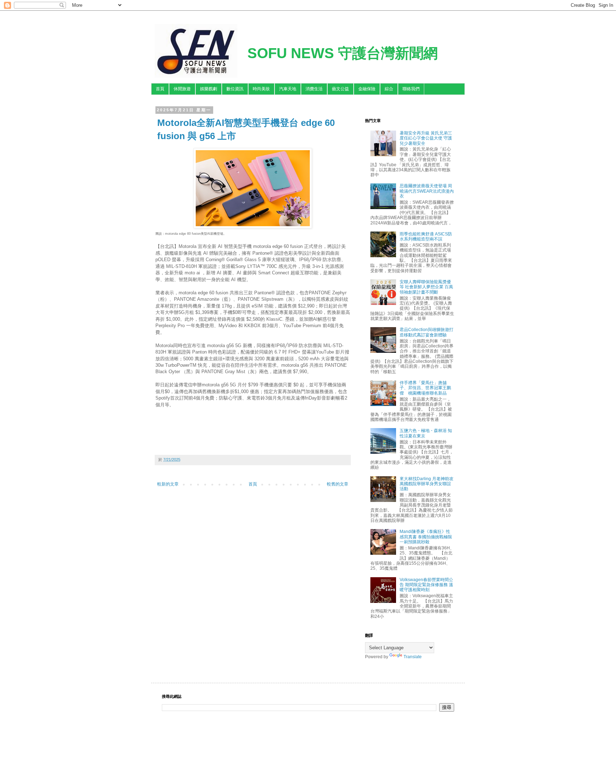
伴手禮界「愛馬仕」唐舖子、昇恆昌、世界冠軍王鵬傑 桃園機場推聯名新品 (425, 388)
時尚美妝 (261, 88)
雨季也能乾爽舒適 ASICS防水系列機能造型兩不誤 (426, 237)
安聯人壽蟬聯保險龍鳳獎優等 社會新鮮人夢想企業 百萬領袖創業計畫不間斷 (426, 287)
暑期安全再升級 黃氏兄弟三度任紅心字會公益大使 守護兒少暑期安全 (426, 138)
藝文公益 (340, 88)
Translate (413, 656)
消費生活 (314, 88)
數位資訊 (234, 88)
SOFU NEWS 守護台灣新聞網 (342, 53)
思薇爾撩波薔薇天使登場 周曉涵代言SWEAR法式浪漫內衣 (427, 191)
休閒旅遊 (182, 88)
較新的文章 (168, 484)
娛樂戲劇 (208, 88)
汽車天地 (287, 88)
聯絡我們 (411, 88)
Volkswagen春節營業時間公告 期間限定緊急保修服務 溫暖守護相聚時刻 (426, 585)
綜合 (389, 88)
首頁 (160, 88)
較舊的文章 (337, 484)
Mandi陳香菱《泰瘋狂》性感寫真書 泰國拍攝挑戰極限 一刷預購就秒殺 (426, 536)
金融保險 (366, 88)
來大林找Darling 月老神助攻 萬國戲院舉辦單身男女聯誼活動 (426, 484)
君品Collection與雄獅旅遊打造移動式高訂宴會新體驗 (426, 332)
